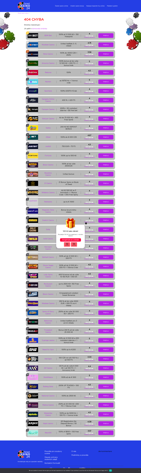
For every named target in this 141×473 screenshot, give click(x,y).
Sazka (48, 128)
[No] (139, 470)
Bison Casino (48, 294)
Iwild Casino (48, 239)
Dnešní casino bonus (77, 6)
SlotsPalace (48, 377)
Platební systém (112, 6)
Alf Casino (48, 368)
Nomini (48, 81)
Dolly (48, 229)
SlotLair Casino (48, 118)
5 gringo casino (48, 340)
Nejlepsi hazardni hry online (95, 6)
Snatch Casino (48, 220)
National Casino (48, 396)
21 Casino (48, 183)
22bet (48, 137)
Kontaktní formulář (52, 463)
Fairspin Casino (48, 109)
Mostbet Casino (48, 45)
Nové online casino (61, 10)
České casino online (61, 6)
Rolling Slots (48, 386)
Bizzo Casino (48, 165)
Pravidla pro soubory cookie (53, 452)
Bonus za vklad (75, 10)
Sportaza (48, 91)
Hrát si (106, 35)
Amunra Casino (48, 63)
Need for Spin (48, 349)
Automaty (89, 10)
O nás (73, 451)
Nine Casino (48, 54)
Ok (110, 470)
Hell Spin (48, 359)
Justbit (48, 146)
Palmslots (48, 202)
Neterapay (110, 10)
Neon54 (48, 433)
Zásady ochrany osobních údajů (51, 458)
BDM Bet (48, 35)
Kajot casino (48, 423)
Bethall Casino (48, 257)
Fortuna (48, 155)
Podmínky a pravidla (79, 455)
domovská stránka (39, 28)
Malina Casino (48, 405)
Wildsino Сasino (48, 192)
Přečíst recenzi (89, 37)
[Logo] (26, 6)
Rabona (48, 72)
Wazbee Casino (48, 303)
